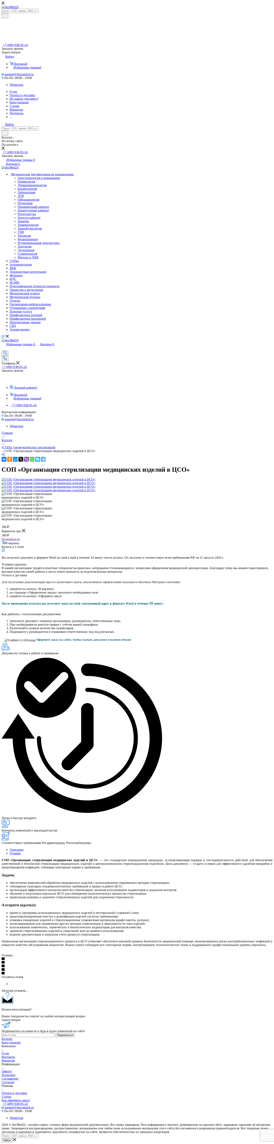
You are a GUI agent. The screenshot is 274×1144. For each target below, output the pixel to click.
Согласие (8, 1082)
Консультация (11, 1042)
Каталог (7, 1039)
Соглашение (10, 1078)
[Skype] (37, 459)
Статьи (6, 1096)
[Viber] (26, 459)
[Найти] (5, 15)
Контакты (8, 1057)
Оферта (7, 1071)
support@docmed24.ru (19, 74)
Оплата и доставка (14, 1093)
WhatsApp (16, 84)
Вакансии (8, 1060)
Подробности (11, 539)
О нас (5, 1053)
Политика (8, 1075)
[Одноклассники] (9, 459)
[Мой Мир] (15, 459)
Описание (16, 849)
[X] (20, 459)
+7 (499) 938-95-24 (15, 45)
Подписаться (65, 1035)
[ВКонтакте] (4, 459)
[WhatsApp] (32, 459)
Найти (6, 1140)
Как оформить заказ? (16, 1100)
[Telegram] (43, 459)
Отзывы (15, 853)
